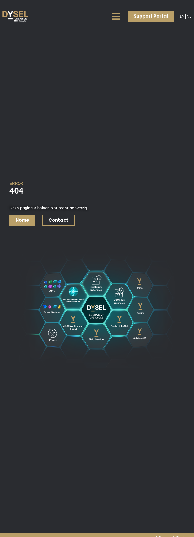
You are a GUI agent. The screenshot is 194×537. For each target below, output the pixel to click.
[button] (116, 16)
